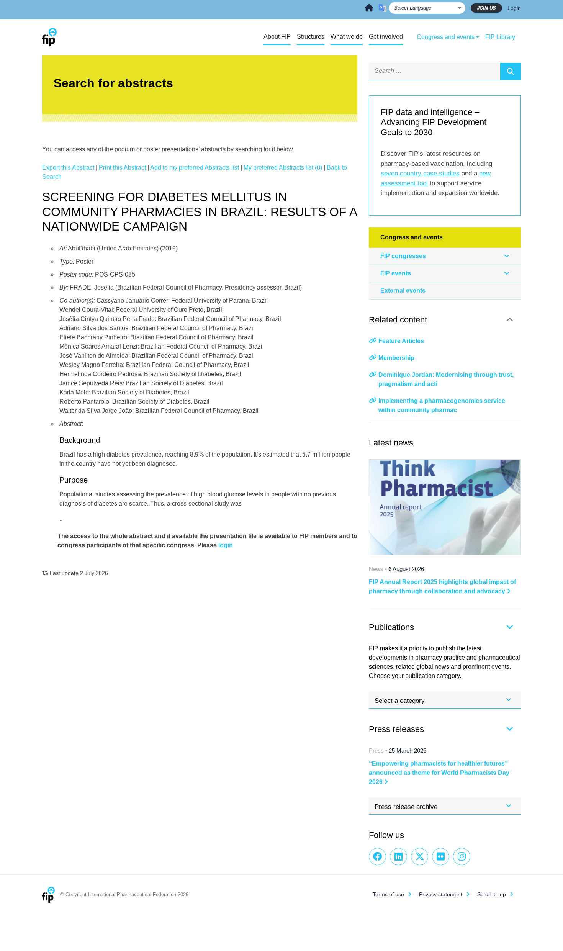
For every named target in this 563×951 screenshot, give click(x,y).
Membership (396, 358)
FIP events (395, 273)
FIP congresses (403, 256)
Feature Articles (401, 341)
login (225, 545)
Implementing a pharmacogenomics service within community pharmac (441, 405)
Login (514, 8)
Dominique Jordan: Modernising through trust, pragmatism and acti (446, 379)
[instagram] (461, 856)
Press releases (396, 729)
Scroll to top (491, 894)
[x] (419, 856)
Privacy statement (440, 894)
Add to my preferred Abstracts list (194, 167)
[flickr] (440, 856)
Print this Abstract (122, 167)
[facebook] (377, 856)
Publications (391, 627)
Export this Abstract (68, 167)
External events (403, 290)
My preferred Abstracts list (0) (283, 167)
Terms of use (388, 894)
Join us (486, 8)
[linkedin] (398, 856)
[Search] (510, 71)
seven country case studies (420, 173)
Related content (398, 319)
